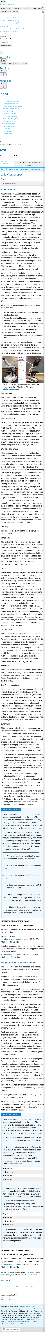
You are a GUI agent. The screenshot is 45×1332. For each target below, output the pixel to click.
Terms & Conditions (7, 1321)
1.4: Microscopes (7, 1272)
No (12, 1299)
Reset (3, 60)
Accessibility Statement (22, 1321)
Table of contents (10, 183)
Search (4, 1329)
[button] (7, 131)
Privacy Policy (34, 1319)
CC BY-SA (29, 1272)
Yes (5, 1299)
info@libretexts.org (23, 1324)
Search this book (5, 39)
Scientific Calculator (10, 116)
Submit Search (6, 46)
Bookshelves (23, 169)
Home (10, 169)
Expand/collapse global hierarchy (3, 169)
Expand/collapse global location (43, 169)
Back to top (4, 1280)
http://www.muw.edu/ (11, 389)
